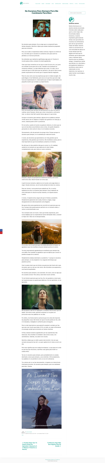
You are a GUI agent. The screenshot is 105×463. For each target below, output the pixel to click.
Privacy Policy (48, 459)
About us (53, 459)
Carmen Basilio (29, 431)
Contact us (58, 459)
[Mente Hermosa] (25, 3)
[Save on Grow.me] (1, 235)
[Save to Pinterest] (1, 233)
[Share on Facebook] (1, 230)
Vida (22, 435)
